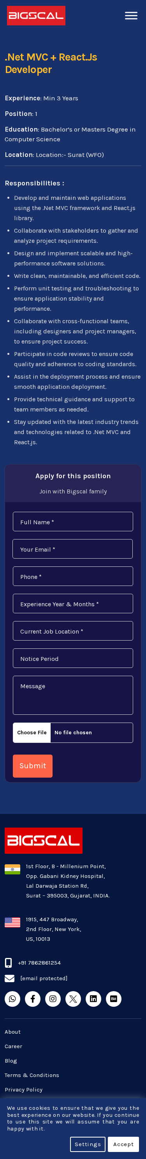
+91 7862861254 (39, 962)
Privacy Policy (23, 1089)
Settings (88, 1144)
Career (13, 1046)
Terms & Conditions (32, 1075)
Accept (123, 1144)
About (13, 1031)
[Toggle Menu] (131, 15)
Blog (11, 1060)
